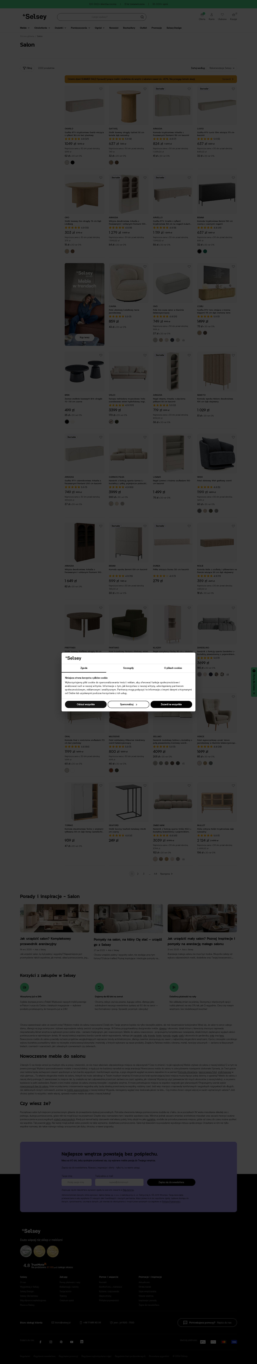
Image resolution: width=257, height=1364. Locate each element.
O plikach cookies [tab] (173, 668)
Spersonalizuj (126, 704)
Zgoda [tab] (83, 668)
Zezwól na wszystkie (171, 704)
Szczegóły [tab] (128, 668)
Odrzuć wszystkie (86, 704)
